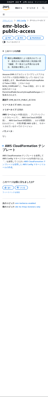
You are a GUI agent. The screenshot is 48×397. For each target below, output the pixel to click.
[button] (12, 51)
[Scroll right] (37, 8)
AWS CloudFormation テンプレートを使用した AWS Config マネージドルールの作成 (24, 164)
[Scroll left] (13, 8)
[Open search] (43, 8)
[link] (37, 20)
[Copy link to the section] (2, 146)
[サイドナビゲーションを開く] (3, 14)
